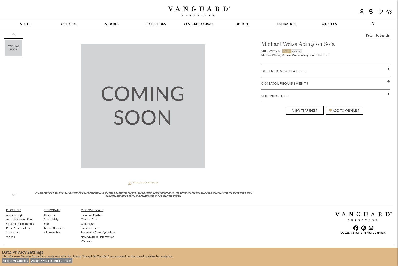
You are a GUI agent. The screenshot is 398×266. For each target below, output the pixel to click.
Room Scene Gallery (18, 228)
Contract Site (89, 219)
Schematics (13, 232)
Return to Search (377, 35)
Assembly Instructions (19, 219)
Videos (10, 236)
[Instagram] (371, 228)
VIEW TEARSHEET (305, 110)
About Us (49, 215)
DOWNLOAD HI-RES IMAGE (145, 182)
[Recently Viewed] (389, 12)
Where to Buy (52, 232)
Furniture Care (89, 228)
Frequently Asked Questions (98, 232)
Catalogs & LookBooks (20, 223)
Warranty (86, 241)
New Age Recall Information (97, 236)
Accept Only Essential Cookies (51, 260)
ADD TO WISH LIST (346, 110)
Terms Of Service (54, 228)
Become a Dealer (91, 215)
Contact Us (87, 223)
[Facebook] (355, 228)
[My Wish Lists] (380, 12)
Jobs (46, 223)
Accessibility (51, 219)
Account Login (14, 215)
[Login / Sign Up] (361, 12)
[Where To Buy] (371, 12)
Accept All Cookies (15, 260)
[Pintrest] (363, 228)
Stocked (112, 24)
